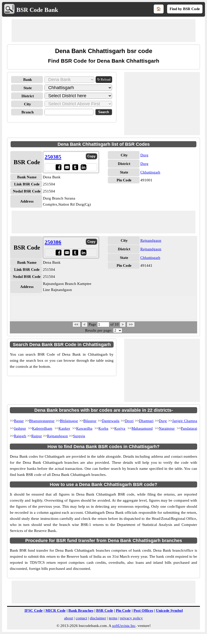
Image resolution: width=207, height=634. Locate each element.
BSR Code (104, 610)
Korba (103, 428)
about (68, 618)
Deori (129, 421)
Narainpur (167, 428)
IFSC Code (33, 610)
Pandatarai (189, 428)
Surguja (79, 436)
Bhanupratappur (42, 421)
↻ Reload (104, 79)
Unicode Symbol (169, 610)
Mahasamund (142, 428)
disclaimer (98, 618)
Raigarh (20, 436)
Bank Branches (80, 610)
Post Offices (143, 610)
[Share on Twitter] (75, 167)
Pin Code (123, 610)
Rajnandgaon (150, 240)
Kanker (64, 428)
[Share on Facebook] (58, 167)
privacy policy (131, 618)
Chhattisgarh (150, 172)
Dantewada (110, 421)
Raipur (36, 436)
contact (81, 618)
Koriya (119, 428)
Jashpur (20, 428)
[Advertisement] (103, 30)
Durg (144, 155)
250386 (53, 242)
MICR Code (55, 610)
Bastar (19, 421)
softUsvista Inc (124, 626)
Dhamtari (146, 421)
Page (93, 324)
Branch (27, 112)
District (27, 96)
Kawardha (84, 428)
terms (113, 618)
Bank (27, 80)
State (27, 88)
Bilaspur (89, 421)
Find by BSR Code (185, 9)
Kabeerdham (42, 428)
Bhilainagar (69, 421)
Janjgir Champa (184, 421)
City (27, 104)
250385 (53, 157)
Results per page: (98, 330)
